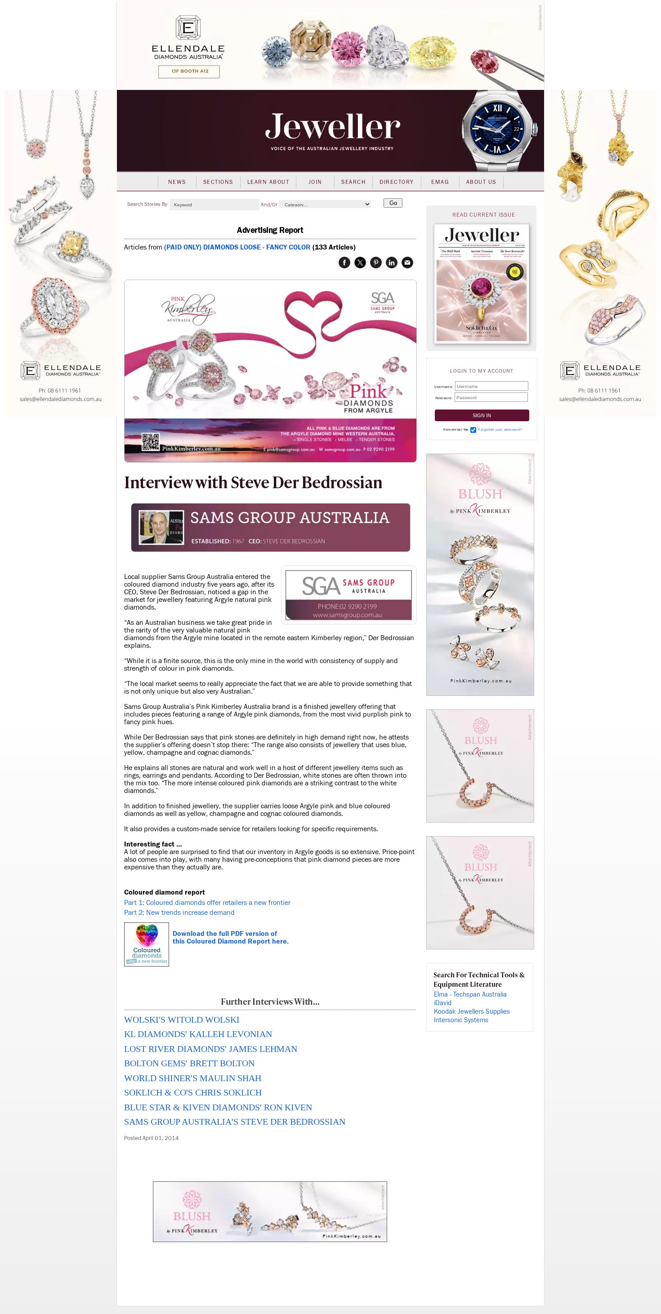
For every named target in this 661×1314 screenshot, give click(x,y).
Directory (397, 182)
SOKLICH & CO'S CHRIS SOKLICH (193, 1092)
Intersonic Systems (461, 1020)
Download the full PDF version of (223, 934)
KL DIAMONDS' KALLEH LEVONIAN (198, 1034)
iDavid (442, 1003)
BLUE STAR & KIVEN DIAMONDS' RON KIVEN (218, 1107)
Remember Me (456, 430)
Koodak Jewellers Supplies (472, 1012)
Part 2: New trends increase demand (179, 913)
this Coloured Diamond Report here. (231, 941)
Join (315, 182)
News (177, 182)
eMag (440, 182)
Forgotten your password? (500, 430)
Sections (218, 182)
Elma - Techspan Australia (470, 994)
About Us (481, 182)
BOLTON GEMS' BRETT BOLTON (189, 1063)
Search (353, 182)
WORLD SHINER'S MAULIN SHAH (192, 1078)
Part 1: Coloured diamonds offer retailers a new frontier (207, 903)
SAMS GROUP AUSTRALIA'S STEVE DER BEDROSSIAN (234, 1122)
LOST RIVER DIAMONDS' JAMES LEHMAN (210, 1049)
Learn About (268, 182)
